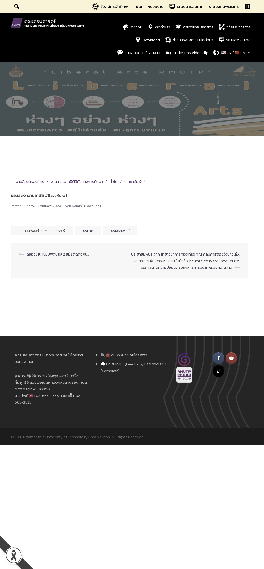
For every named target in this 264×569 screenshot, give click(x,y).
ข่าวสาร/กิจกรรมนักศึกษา (193, 40)
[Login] (247, 6)
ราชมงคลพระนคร (224, 6)
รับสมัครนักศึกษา (114, 6)
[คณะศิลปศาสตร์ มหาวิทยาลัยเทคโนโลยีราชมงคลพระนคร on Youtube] (231, 358)
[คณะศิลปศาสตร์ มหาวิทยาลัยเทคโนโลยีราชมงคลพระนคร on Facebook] (218, 358)
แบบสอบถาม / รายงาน (142, 53)
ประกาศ (88, 231)
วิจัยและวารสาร (238, 27)
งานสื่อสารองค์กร (30, 182)
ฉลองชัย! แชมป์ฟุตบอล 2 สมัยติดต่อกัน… (58, 254)
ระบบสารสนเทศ (190, 6)
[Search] (17, 6)
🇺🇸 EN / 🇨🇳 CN (233, 53)
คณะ (138, 6)
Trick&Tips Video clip (190, 53)
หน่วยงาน (155, 6)
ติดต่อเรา (162, 27)
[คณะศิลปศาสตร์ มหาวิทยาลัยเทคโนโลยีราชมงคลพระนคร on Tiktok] (218, 371)
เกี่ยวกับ (136, 27)
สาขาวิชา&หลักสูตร (198, 27)
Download (151, 40)
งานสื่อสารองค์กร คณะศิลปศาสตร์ (42, 231)
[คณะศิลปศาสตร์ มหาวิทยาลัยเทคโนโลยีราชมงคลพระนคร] (48, 22)
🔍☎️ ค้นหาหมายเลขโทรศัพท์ (124, 355)
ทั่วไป (114, 182)
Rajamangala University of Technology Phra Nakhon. (67, 437)
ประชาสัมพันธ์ (135, 182)
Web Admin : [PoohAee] (82, 205)
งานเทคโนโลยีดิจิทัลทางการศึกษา (77, 182)
